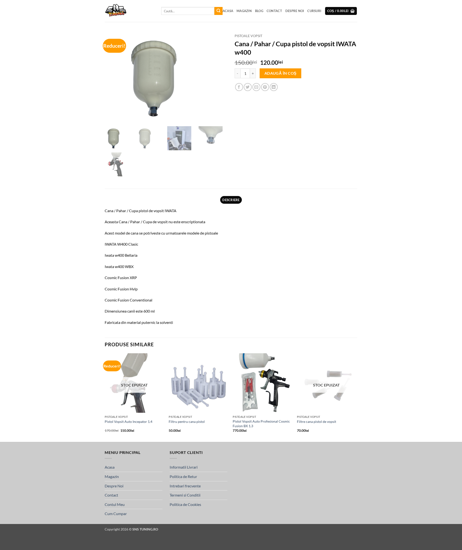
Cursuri (314, 11)
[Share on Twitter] (248, 87)
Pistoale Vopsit (248, 36)
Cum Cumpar (116, 513)
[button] (341, 11)
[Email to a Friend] (256, 87)
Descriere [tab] (230, 200)
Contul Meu (115, 504)
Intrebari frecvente (185, 486)
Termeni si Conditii (185, 495)
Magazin (244, 11)
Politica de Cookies (185, 504)
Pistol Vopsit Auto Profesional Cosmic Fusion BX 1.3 (261, 423)
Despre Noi (294, 11)
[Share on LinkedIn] (274, 87)
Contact (274, 11)
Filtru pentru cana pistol (187, 421)
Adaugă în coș (280, 73)
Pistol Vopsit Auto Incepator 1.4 (128, 421)
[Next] (355, 397)
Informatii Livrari (184, 467)
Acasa (228, 11)
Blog (259, 11)
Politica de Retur (183, 476)
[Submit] (218, 11)
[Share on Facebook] (239, 87)
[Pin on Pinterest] (265, 87)
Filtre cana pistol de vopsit (316, 421)
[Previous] (105, 397)
